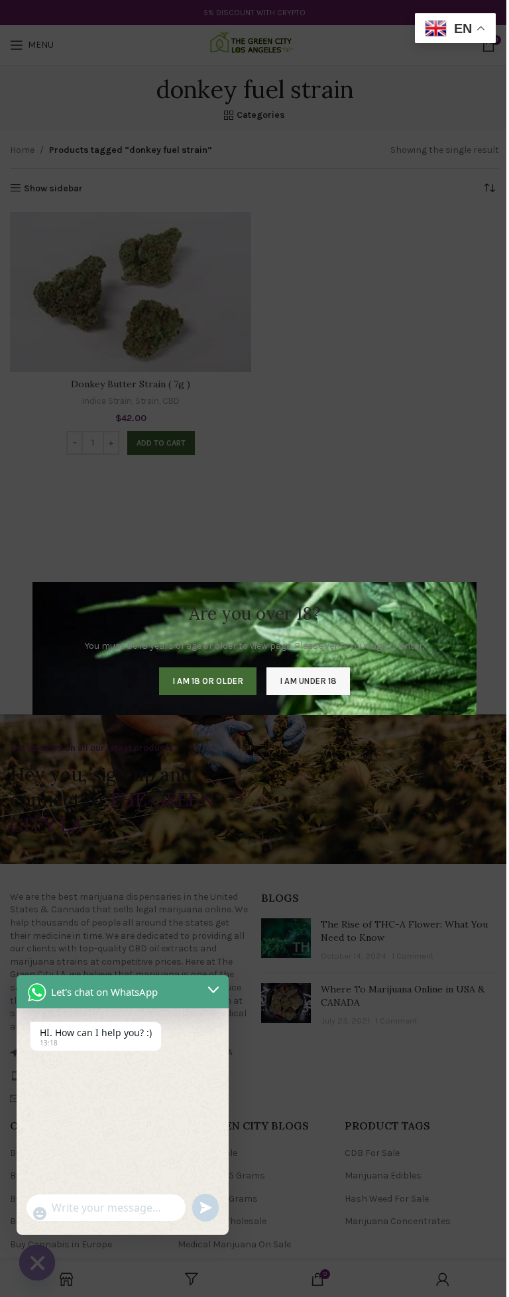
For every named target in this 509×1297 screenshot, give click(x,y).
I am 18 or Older (207, 681)
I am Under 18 (308, 681)
